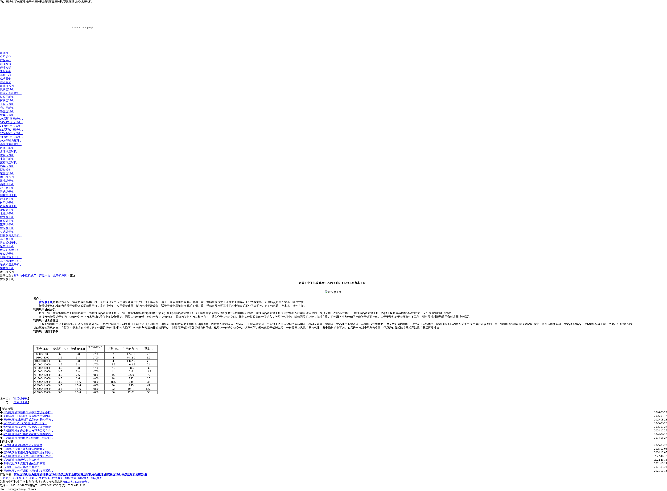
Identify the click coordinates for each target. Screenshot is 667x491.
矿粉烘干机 (7, 220)
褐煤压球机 (7, 166)
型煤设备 (5, 169)
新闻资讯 (5, 64)
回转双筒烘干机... (11, 235)
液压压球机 (7, 173)
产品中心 (5, 60)
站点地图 (96, 478)
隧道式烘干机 (8, 242)
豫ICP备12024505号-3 (76, 481)
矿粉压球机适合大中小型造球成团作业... (28, 456)
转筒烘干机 (7, 228)
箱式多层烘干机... (11, 264)
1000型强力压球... (11, 140)
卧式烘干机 (7, 191)
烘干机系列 (7, 177)
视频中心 (5, 74)
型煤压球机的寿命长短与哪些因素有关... (28, 430)
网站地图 (83, 478)
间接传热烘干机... (11, 257)
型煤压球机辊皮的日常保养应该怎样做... (28, 427)
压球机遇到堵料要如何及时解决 (22, 445)
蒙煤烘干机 (7, 209)
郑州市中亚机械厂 (25, 275)
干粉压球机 (7, 104)
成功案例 (5, 78)
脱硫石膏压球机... (11, 93)
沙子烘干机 (7, 188)
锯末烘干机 (7, 217)
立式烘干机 (7, 231)
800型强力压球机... (11, 136)
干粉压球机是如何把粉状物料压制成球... (28, 437)
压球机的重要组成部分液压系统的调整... (28, 452)
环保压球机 (7, 147)
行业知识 (5, 67)
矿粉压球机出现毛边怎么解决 (21, 459)
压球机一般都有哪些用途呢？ (21, 467)
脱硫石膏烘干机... (11, 250)
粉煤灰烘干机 (8, 206)
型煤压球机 (7, 115)
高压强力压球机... (11, 144)
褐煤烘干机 (7, 184)
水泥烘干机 (7, 213)
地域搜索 (70, 478)
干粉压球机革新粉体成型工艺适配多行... (28, 412)
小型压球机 (7, 158)
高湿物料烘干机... (11, 260)
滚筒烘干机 (7, 246)
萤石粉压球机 (8, 162)
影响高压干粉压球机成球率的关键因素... (28, 416)
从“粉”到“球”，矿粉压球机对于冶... (25, 423)
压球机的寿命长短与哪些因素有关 (24, 448)
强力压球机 (7, 107)
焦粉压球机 (7, 155)
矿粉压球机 (7, 100)
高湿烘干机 (7, 239)
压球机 (4, 53)
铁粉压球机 (7, 96)
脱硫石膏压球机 (82, 474)
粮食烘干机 (7, 253)
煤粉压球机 (7, 89)
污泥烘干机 (7, 198)
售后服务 (5, 71)
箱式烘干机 (7, 268)
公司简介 (5, 56)
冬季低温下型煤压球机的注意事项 (24, 463)
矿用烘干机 (7, 202)
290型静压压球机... (11, 118)
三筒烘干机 (7, 224)
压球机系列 (7, 85)
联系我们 (5, 82)
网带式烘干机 (8, 195)
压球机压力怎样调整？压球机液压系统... (28, 470)
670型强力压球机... (11, 133)
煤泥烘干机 (7, 180)
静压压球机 (7, 111)
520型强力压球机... (11, 129)
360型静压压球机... (11, 122)
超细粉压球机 (8, 151)
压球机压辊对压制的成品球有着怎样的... (28, 419)
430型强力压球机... (11, 126)
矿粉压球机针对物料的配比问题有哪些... (28, 434)
